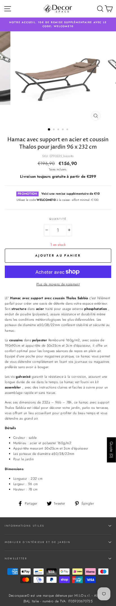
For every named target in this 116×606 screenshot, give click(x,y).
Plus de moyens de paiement (58, 284)
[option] (58, 24)
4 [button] (63, 130)
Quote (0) (111, 450)
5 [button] (67, 130)
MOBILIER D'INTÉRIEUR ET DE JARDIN (37, 542)
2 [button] (54, 130)
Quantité (57, 219)
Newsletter (16, 558)
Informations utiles (24, 525)
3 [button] (58, 130)
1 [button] (49, 129)
